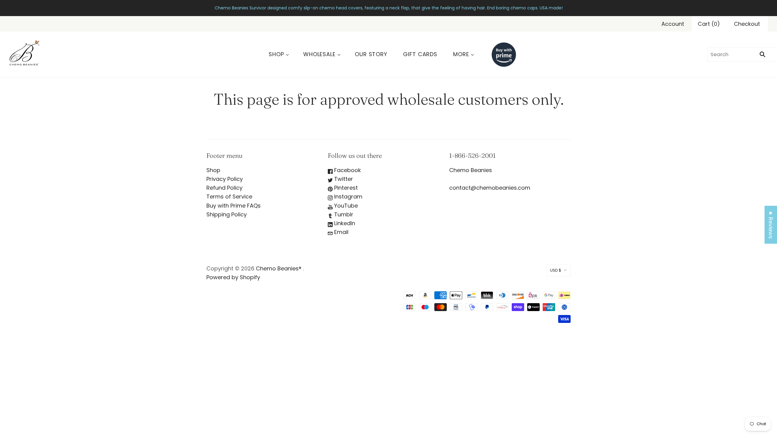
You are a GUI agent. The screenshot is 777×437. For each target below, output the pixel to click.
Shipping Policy (226, 214)
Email (340, 232)
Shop (276, 54)
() (709, 24)
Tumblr (343, 214)
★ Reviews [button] (771, 225)
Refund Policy (224, 187)
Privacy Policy (224, 179)
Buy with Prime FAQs (233, 205)
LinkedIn (344, 223)
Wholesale (319, 54)
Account (672, 24)
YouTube (345, 205)
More (461, 54)
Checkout (747, 24)
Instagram (347, 196)
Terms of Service (229, 196)
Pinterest (345, 187)
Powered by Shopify (233, 277)
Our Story (371, 54)
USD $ (555, 270)
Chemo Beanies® (278, 268)
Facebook (347, 170)
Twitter (343, 179)
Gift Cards (420, 54)
